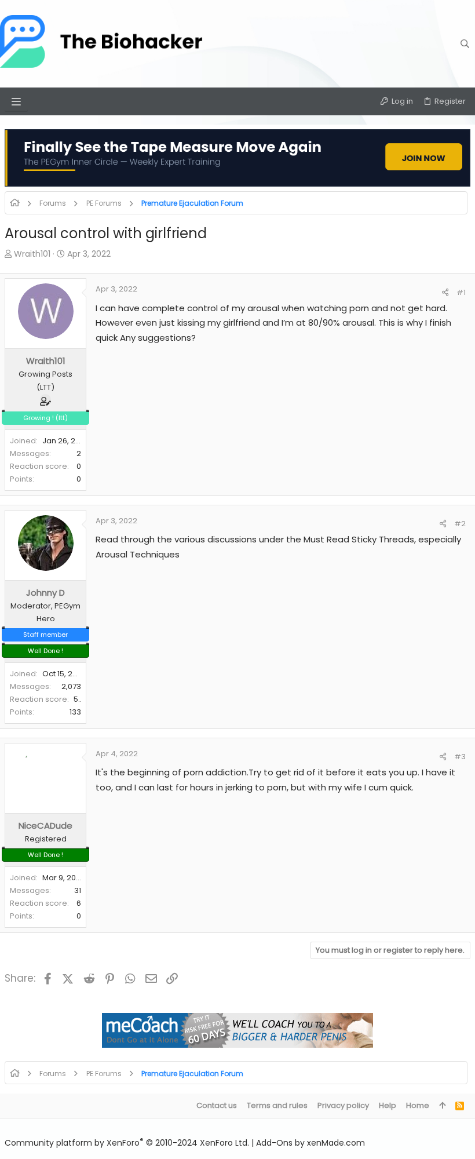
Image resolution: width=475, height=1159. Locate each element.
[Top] (442, 1106)
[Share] (445, 292)
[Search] (465, 43)
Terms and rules (277, 1105)
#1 (461, 292)
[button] (16, 101)
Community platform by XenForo (127, 1143)
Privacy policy (343, 1105)
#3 (460, 756)
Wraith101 (32, 254)
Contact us (216, 1105)
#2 (460, 523)
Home (417, 1105)
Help (387, 1105)
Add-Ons (274, 1143)
